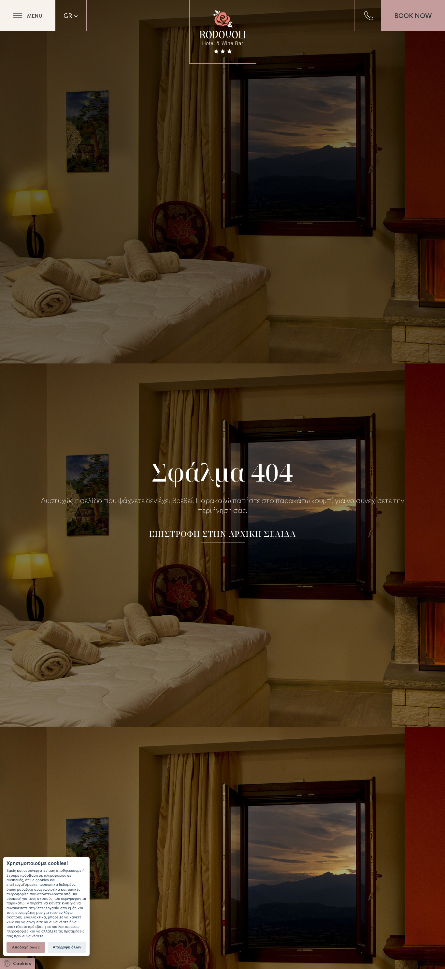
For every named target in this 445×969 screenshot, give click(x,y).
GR (68, 15)
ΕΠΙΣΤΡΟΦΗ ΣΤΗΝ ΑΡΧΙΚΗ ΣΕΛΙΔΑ (222, 533)
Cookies (22, 963)
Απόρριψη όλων (67, 947)
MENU (34, 16)
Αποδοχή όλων (26, 947)
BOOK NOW (413, 15)
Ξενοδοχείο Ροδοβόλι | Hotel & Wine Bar (223, 31)
